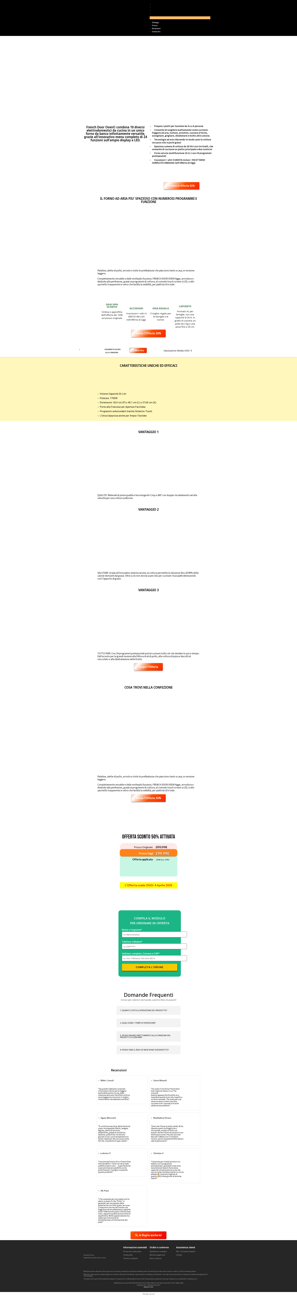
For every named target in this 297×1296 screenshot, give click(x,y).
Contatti (179, 1255)
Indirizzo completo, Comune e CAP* (141, 953)
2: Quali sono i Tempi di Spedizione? (138, 1023)
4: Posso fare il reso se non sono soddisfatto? (144, 1050)
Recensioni (156, 10)
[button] (180, 17)
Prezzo (154, 7)
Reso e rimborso (156, 1258)
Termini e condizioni (130, 1258)
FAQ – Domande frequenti (185, 1251)
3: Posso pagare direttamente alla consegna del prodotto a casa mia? (145, 1036)
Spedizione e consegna (158, 1251)
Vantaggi (155, 4)
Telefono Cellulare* (132, 941)
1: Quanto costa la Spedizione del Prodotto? (143, 1010)
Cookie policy (128, 1255)
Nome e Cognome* (132, 929)
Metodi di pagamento (157, 1255)
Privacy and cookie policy (132, 1251)
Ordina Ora (156, 13)
